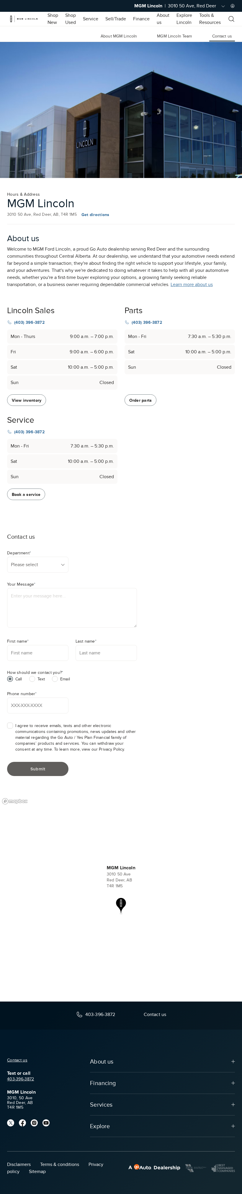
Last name (86, 641)
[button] (121, 906)
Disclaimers (19, 1164)
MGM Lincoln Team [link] (174, 36)
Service (90, 19)
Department (19, 553)
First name (18, 641)
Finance (141, 19)
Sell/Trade (115, 19)
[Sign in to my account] (232, 6)
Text (41, 679)
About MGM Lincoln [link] (119, 36)
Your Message (21, 584)
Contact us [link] (222, 36)
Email (65, 679)
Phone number (22, 694)
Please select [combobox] (24, 564)
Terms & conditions (59, 1164)
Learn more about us (192, 284)
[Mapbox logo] (15, 801)
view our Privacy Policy (103, 749)
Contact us (17, 1060)
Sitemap (37, 1171)
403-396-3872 (20, 1079)
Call (18, 679)
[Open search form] (231, 18)
